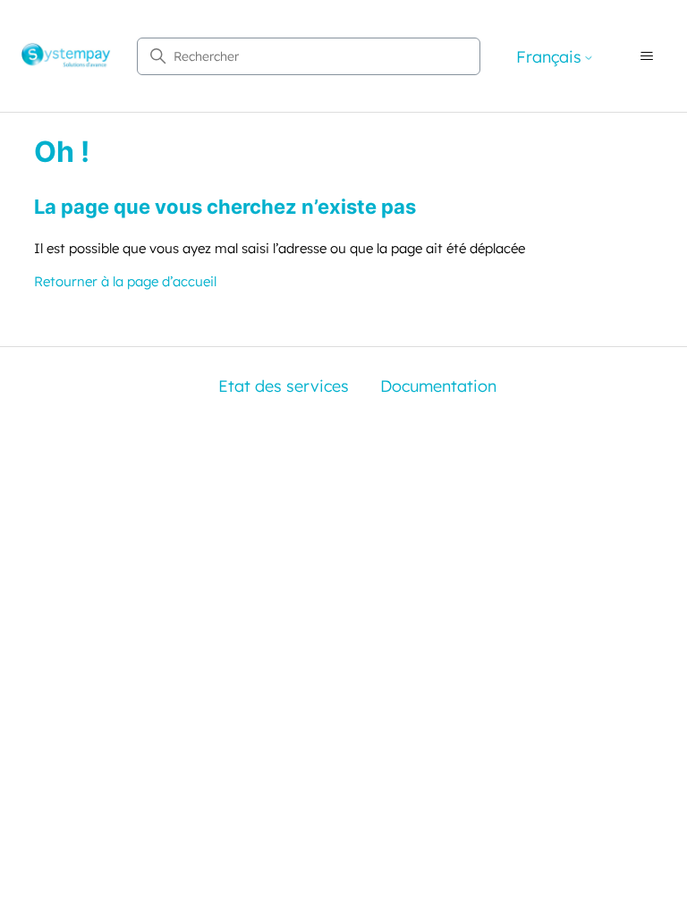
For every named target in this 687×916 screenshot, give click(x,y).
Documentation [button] (438, 386)
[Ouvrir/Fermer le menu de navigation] (647, 56)
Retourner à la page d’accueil (125, 281)
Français (548, 57)
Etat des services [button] (283, 386)
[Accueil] (66, 56)
